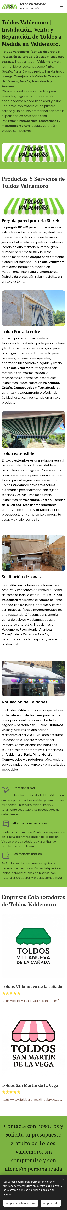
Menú (61, 6)
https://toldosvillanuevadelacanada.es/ (30, 1001)
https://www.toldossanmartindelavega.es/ (32, 1100)
